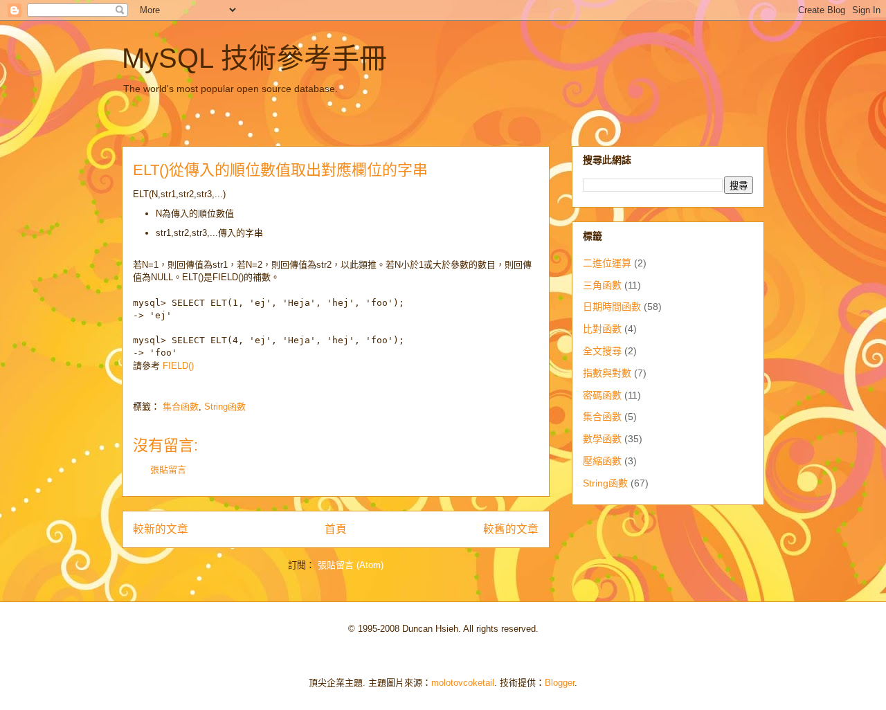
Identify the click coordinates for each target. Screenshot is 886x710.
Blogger (560, 682)
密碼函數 (602, 395)
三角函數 (602, 285)
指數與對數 (607, 373)
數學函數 (602, 438)
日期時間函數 (612, 306)
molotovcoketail (462, 682)
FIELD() (178, 366)
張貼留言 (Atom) (350, 565)
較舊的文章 (511, 529)
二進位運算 (607, 262)
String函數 (225, 406)
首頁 (336, 529)
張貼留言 (168, 469)
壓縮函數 (602, 460)
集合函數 (181, 406)
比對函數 (602, 328)
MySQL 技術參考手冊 (254, 58)
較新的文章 (160, 529)
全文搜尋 (602, 350)
